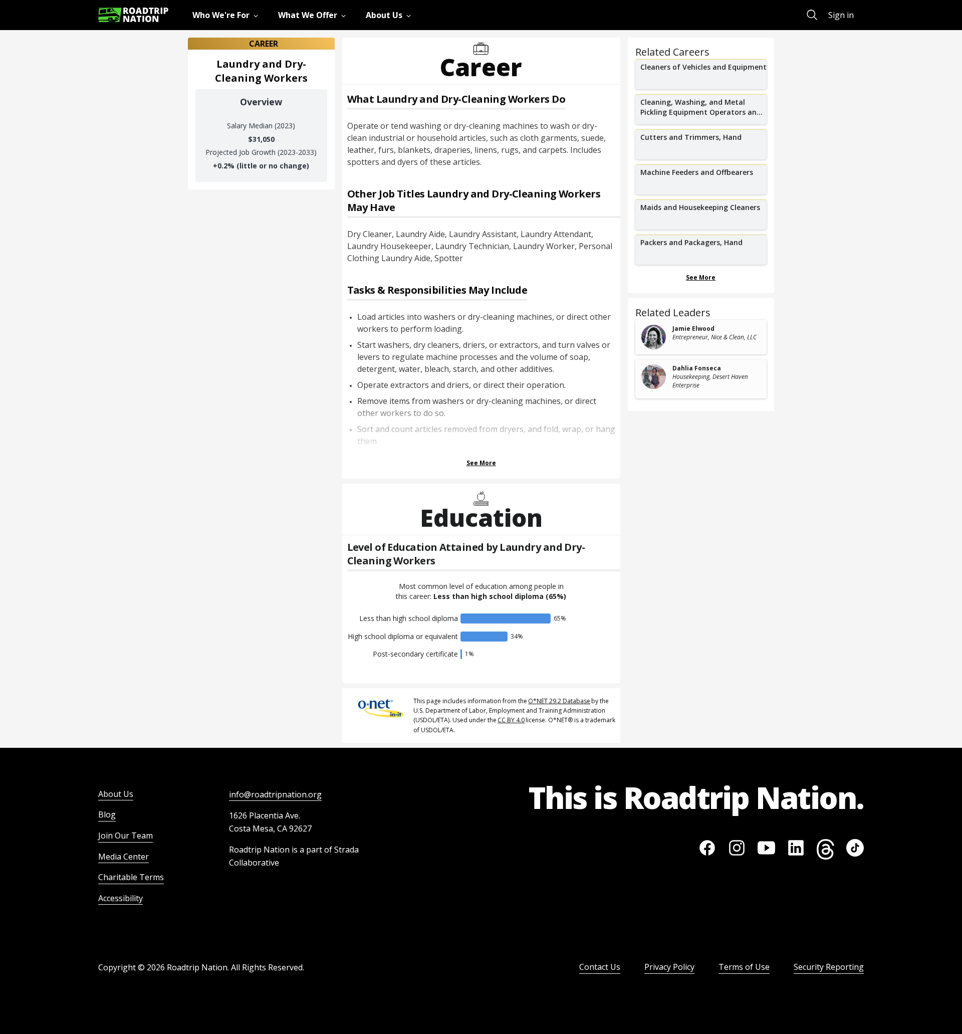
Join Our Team (125, 835)
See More (481, 463)
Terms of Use (744, 966)
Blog (107, 814)
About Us (115, 793)
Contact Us (599, 966)
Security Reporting (829, 966)
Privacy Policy (669, 966)
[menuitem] (227, 15)
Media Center (123, 856)
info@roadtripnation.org (275, 794)
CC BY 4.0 (511, 720)
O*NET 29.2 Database (559, 701)
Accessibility (120, 898)
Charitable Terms (131, 877)
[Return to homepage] (133, 15)
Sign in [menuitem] (841, 15)
